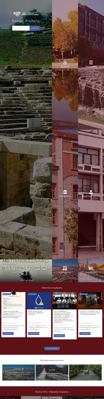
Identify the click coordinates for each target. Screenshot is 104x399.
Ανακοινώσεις (32, 294)
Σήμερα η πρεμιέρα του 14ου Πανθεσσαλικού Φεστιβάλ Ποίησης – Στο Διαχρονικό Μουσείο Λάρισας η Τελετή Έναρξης (26, 269)
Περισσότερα (8, 333)
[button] (19, 280)
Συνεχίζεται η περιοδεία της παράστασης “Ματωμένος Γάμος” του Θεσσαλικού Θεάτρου (90, 313)
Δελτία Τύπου (6, 294)
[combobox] (21, 28)
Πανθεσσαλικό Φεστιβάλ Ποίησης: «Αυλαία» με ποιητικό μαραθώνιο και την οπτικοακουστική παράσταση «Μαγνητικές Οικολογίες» (12, 314)
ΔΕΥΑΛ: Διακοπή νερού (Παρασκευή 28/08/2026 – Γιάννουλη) (36, 313)
